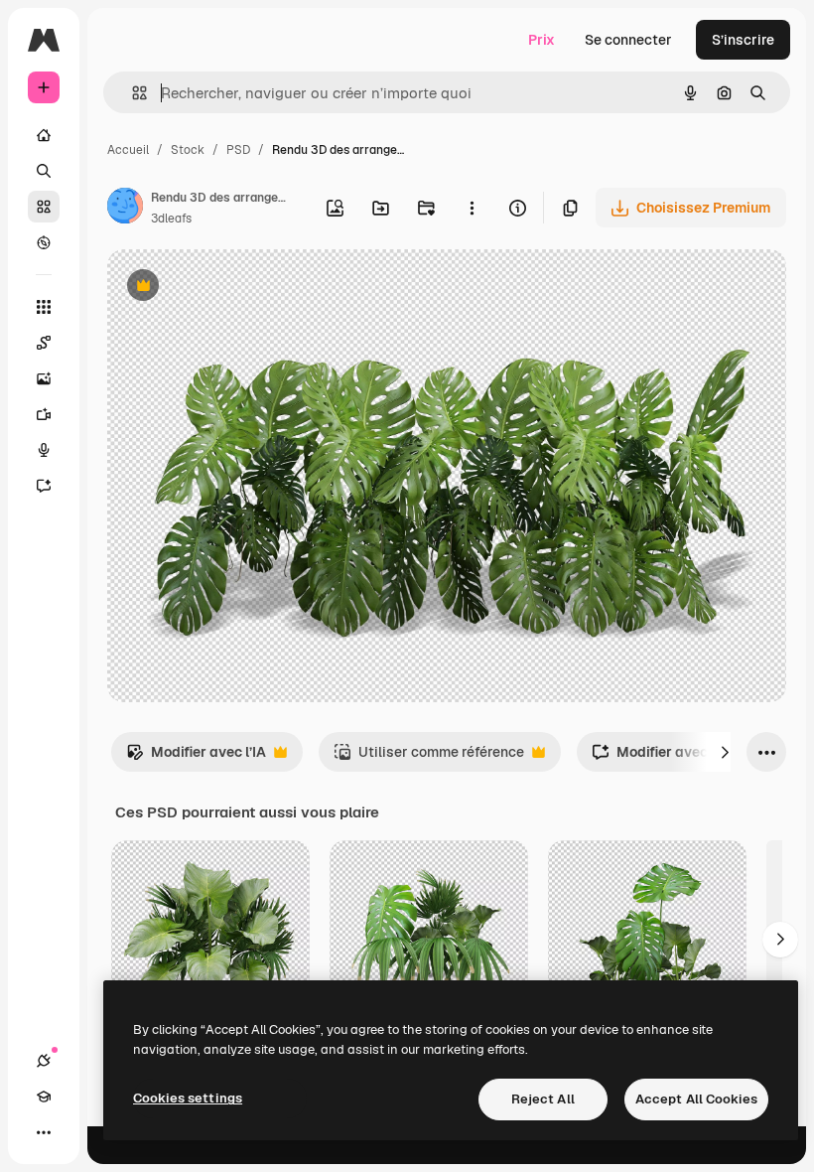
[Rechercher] (44, 171)
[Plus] (44, 1132)
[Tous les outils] (44, 307)
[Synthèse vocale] (44, 450)
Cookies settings (187, 1098)
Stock (187, 150)
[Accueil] (44, 135)
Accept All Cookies (696, 1099)
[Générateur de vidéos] (44, 414)
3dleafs (171, 218)
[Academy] (44, 1096)
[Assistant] (44, 486)
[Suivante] (725, 752)
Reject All (543, 1099)
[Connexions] (44, 1061)
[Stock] (44, 206)
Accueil (128, 150)
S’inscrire (743, 40)
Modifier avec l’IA (196, 757)
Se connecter (628, 40)
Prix (541, 40)
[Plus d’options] (471, 207)
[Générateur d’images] (44, 378)
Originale (238, 287)
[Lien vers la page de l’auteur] (125, 208)
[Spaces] (44, 343)
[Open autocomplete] (131, 92)
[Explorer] (44, 242)
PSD (238, 150)
